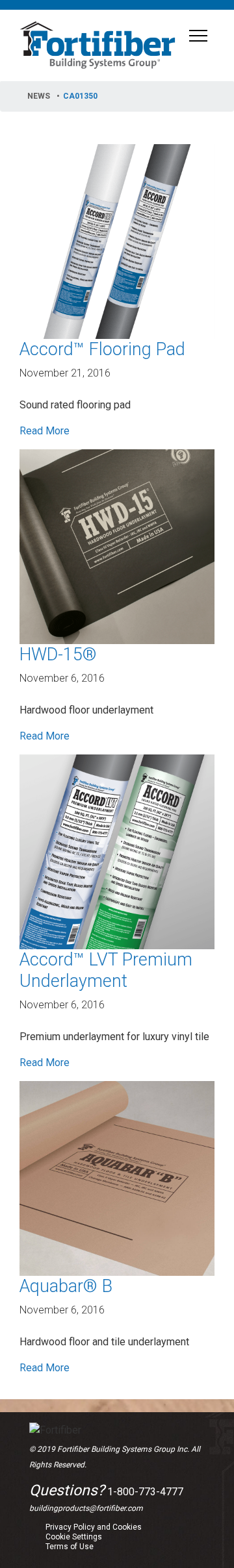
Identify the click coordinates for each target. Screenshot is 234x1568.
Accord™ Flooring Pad (102, 349)
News (38, 96)
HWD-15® (58, 654)
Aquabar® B (66, 1286)
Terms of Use (70, 1546)
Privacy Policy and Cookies (94, 1527)
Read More (45, 431)
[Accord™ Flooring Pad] (117, 240)
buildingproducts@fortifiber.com (86, 1508)
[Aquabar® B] (117, 1177)
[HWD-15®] (117, 546)
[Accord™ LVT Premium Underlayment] (117, 851)
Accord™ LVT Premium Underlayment (106, 970)
